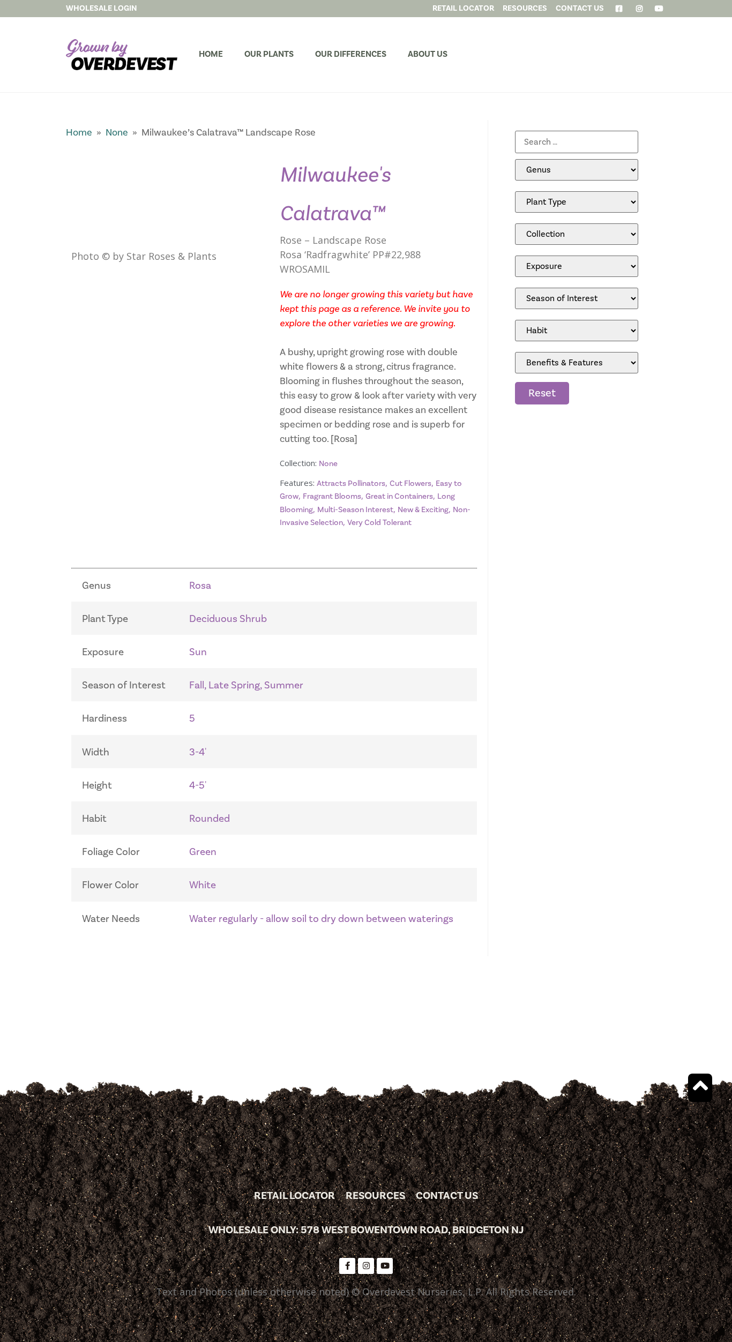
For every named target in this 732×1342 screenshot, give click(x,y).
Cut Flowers (410, 483)
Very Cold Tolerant (379, 523)
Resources (375, 1195)
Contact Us (447, 1195)
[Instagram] (366, 1266)
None (117, 132)
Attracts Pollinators (351, 483)
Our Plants (269, 54)
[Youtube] (385, 1266)
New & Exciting (423, 510)
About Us (427, 54)
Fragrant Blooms (332, 496)
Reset (542, 393)
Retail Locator (294, 1195)
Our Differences (350, 54)
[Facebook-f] (347, 1266)
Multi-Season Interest (355, 510)
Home (211, 54)
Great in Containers (399, 496)
